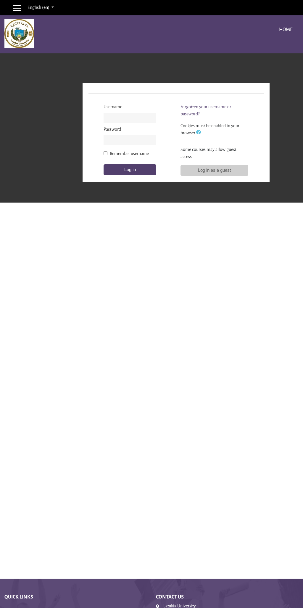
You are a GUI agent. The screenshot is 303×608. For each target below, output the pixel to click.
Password (112, 129)
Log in (130, 169)
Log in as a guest (214, 170)
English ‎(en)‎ (39, 7)
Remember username (129, 153)
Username (113, 107)
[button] (199, 132)
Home (286, 29)
